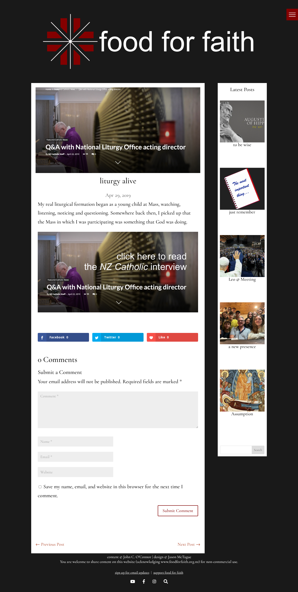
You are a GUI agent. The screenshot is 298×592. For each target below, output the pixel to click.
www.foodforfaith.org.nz (180, 561)
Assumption (242, 414)
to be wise (242, 144)
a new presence (242, 346)
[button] (292, 14)
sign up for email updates (132, 572)
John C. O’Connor (137, 556)
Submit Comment (178, 510)
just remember (242, 212)
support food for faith (168, 572)
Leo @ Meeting (242, 279)
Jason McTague (179, 556)
